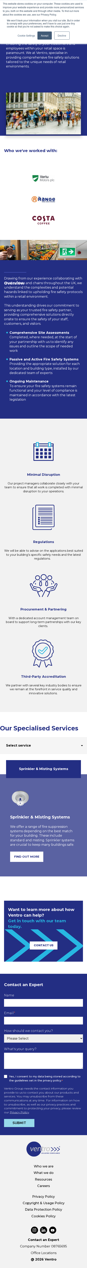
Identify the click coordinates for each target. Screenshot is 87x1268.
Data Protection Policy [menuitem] (43, 1209)
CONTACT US (43, 945)
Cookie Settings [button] (26, 35)
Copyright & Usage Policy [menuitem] (44, 1203)
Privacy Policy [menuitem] (43, 1197)
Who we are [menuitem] (43, 1166)
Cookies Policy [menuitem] (43, 1216)
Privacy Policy (19, 1112)
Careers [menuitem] (43, 1186)
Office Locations (43, 1253)
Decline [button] (62, 35)
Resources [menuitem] (43, 1179)
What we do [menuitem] (44, 1173)
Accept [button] (44, 35)
